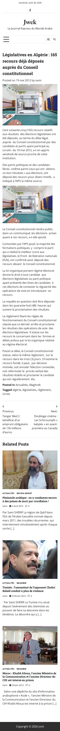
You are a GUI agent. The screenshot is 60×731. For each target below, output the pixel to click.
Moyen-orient (24, 493)
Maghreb (35, 385)
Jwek (30, 22)
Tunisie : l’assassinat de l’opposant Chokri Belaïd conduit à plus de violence (28, 589)
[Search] (54, 39)
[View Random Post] (48, 39)
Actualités (22, 385)
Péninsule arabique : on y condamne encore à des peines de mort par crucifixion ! (29, 499)
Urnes (6, 394)
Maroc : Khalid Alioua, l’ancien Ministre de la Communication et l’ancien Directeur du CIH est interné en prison (29, 676)
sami (38, 80)
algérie (16, 390)
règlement (44, 390)
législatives (29, 390)
